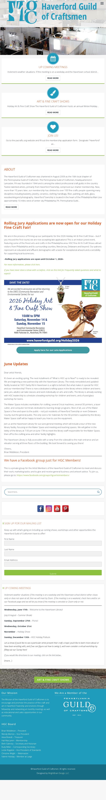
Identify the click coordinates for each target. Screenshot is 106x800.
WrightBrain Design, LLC (58, 773)
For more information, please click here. (22, 264)
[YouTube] (57, 508)
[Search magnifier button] (98, 492)
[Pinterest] (65, 508)
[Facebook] (40, 508)
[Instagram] (48, 508)
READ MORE (53, 78)
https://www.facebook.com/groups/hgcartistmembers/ (43, 475)
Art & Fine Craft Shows (53, 679)
